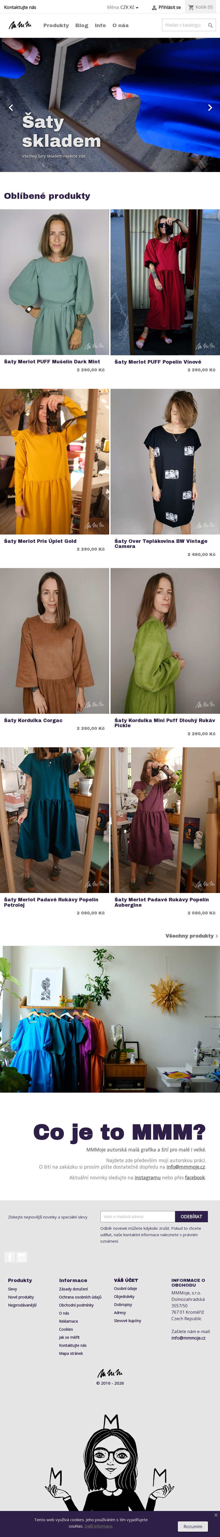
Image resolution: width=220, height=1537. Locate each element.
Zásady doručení (73, 1288)
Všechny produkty (193, 936)
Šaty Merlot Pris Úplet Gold (40, 541)
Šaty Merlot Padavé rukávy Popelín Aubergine (162, 902)
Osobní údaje (125, 1288)
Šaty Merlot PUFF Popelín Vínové (158, 362)
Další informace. (99, 1526)
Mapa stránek (71, 1353)
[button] (16, 105)
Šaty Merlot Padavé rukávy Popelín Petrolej (51, 902)
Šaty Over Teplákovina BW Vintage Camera (161, 544)
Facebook (10, 1257)
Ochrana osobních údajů (80, 1297)
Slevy (12, 1288)
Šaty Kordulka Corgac (33, 720)
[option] (110, 105)
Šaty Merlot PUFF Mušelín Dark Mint (52, 361)
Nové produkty (21, 1297)
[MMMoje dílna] (110, 1019)
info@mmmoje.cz (186, 1166)
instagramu (148, 1177)
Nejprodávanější (22, 1305)
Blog (81, 25)
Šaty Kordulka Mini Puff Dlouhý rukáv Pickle (165, 723)
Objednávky (124, 1296)
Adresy (120, 1312)
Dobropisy (123, 1304)
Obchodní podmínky (76, 1305)
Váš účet (126, 1280)
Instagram (21, 1257)
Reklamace (68, 1321)
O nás (120, 25)
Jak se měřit (69, 1337)
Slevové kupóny (127, 1320)
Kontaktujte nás (20, 7)
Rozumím (193, 1526)
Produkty (56, 25)
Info (100, 25)
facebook (195, 1177)
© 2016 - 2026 (110, 1383)
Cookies (66, 1329)
